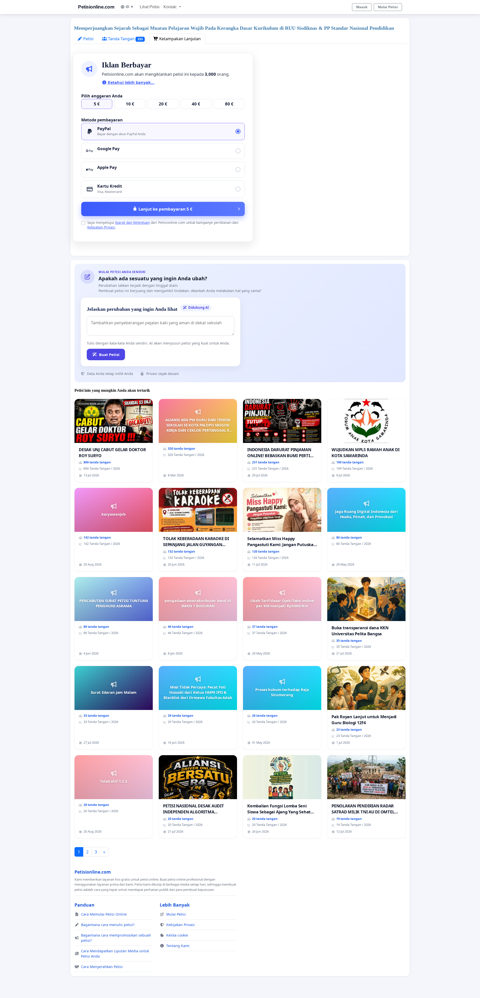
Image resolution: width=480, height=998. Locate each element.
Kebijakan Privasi (101, 227)
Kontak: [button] (171, 7)
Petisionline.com (96, 6)
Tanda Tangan (125, 38)
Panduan (84, 905)
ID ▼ (130, 7)
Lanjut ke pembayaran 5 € (165, 209)
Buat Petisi (109, 354)
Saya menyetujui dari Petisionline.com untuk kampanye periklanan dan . (162, 225)
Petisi (88, 38)
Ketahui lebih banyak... (130, 82)
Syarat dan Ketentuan (132, 222)
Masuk (362, 7)
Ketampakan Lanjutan (179, 38)
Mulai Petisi (388, 7)
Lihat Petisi (150, 7)
